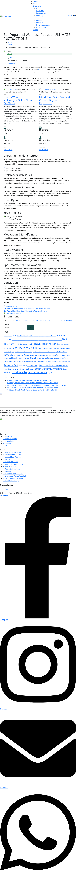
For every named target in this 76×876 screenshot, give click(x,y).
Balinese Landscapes (43, 340)
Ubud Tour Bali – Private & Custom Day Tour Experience (54, 100)
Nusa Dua (40, 11)
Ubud (38, 8)
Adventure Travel (8, 336)
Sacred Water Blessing (38, 361)
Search (6, 324)
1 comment (11, 63)
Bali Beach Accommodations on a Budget (42, 336)
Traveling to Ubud (38, 365)
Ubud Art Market (12, 369)
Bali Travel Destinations (43, 344)
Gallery (35, 30)
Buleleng (39, 15)
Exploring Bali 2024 (27, 352)
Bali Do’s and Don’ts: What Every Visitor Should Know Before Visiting (32, 387)
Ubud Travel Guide (37, 372)
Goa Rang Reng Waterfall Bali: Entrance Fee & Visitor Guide (29, 380)
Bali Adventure (22, 336)
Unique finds (50, 373)
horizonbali (15, 58)
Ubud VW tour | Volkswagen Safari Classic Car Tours (19, 100)
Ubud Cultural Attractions (49, 368)
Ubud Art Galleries (59, 365)
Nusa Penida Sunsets (39, 358)
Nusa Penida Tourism (56, 358)
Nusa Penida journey (20, 358)
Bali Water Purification (63, 344)
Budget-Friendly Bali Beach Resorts (54, 348)
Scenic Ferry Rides (51, 361)
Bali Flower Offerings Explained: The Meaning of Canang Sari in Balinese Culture (36, 385)
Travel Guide (22, 365)
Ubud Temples (19, 372)
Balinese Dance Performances (19, 340)
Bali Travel (24, 344)
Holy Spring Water (37, 352)
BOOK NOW (8, 150)
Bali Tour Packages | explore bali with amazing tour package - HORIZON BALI (43, 320)
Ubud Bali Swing (27, 369)
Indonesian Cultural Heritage (49, 352)
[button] (75, 15)
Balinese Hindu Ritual (32, 340)
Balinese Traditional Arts (55, 340)
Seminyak (40, 23)
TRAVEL (10, 45)
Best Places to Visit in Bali (26, 348)
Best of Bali (7, 348)
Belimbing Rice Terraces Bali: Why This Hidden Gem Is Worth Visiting (32, 383)
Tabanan (39, 18)
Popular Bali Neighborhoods (26, 361)
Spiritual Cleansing (62, 361)
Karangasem (41, 13)
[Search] (30, 327)
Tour (35, 3)
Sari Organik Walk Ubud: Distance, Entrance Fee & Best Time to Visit (32, 390)
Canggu (39, 20)
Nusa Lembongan (43, 25)
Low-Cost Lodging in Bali (43, 355)
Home (35, 1)
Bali (39, 69)
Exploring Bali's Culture (16, 352)
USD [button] (70, 15)
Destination (37, 6)
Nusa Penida (41, 27)
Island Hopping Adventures (22, 355)
